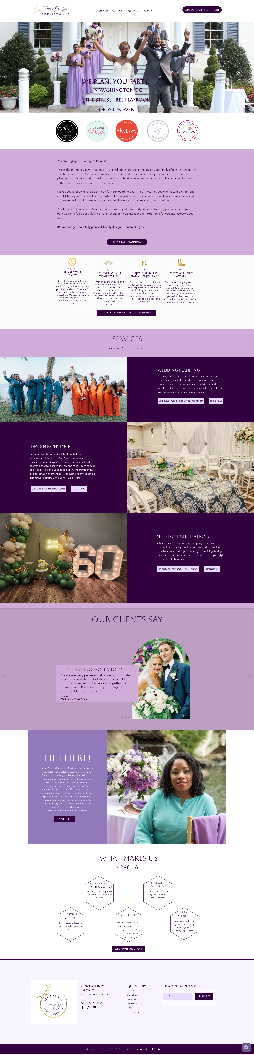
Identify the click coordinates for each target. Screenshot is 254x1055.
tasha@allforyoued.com (95, 994)
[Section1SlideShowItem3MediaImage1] (128, 717)
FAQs (130, 1008)
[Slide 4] (132, 717)
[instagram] (88, 1007)
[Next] (246, 676)
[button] (103, 11)
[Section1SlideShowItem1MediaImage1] (125, 717)
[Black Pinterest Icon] (94, 1007)
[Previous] (7, 676)
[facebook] (83, 1007)
